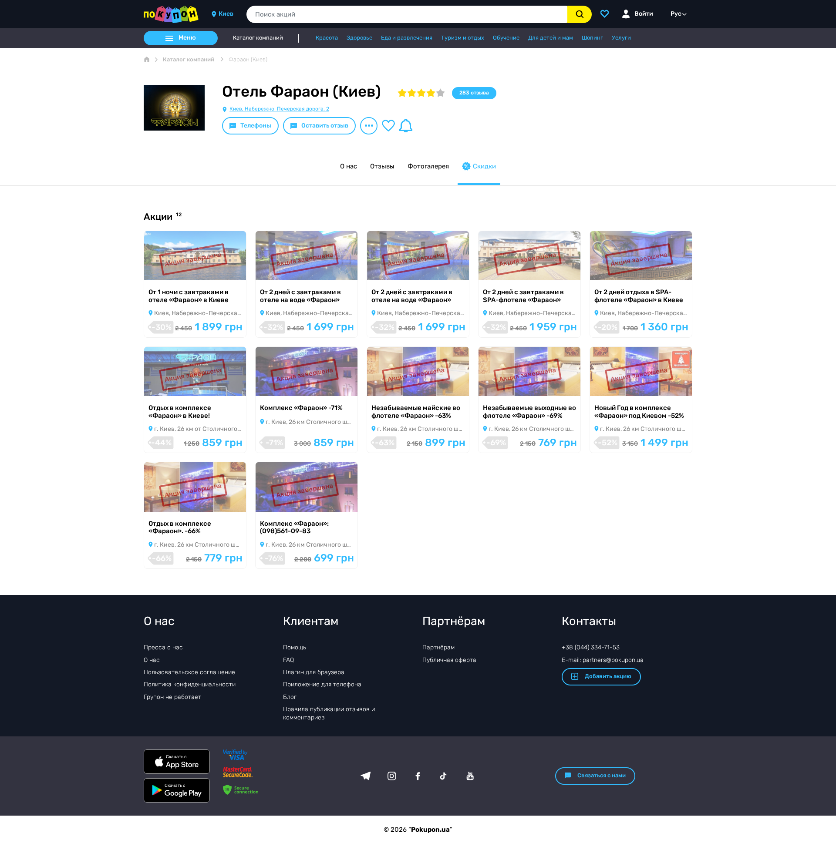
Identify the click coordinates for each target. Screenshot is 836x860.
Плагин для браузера (313, 672)
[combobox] (406, 14)
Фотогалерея (428, 166)
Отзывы (382, 166)
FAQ (288, 660)
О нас (348, 166)
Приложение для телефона (322, 684)
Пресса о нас (163, 647)
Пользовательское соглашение (189, 672)
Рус (676, 13)
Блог (290, 697)
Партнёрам (438, 647)
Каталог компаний (258, 38)
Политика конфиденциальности (190, 684)
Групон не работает (172, 697)
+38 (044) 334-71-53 (591, 647)
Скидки (484, 166)
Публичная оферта (449, 660)
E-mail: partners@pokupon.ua (603, 660)
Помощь (294, 647)
